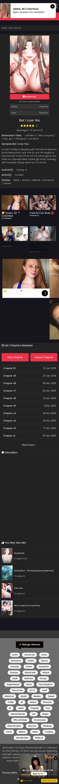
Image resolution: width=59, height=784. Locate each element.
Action (29, 666)
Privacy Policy (10, 772)
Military (22, 731)
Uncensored (40, 720)
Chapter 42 (9, 428)
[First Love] (8, 591)
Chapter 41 (9, 435)
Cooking (49, 731)
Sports (24, 696)
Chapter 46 (9, 398)
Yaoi (48, 708)
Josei (44, 690)
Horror (29, 684)
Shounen (47, 702)
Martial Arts (30, 672)
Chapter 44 (9, 413)
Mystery (37, 696)
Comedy (14, 666)
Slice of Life (17, 690)
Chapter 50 (9, 368)
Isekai (21, 708)
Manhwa (28, 678)
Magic (45, 714)
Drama (25, 180)
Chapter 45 (9, 405)
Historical (9, 696)
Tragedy (35, 708)
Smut (44, 654)
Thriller (11, 702)
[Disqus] (29, 498)
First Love (18, 588)
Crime (9, 731)
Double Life (19, 553)
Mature (36, 180)
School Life (29, 654)
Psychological (45, 684)
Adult (16, 180)
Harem (31, 660)
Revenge (47, 726)
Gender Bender (18, 714)
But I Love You (15, 28)
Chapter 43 (9, 420)
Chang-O (21, 169)
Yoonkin (19, 174)
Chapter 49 (9, 375)
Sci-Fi (32, 690)
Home (4, 28)
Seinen (7, 183)
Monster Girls (22, 737)
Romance (48, 180)
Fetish (35, 731)
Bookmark (30, 96)
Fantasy (14, 672)
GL (22, 702)
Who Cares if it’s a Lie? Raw (27, 605)
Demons (32, 726)
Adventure (44, 666)
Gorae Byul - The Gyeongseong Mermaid (34, 570)
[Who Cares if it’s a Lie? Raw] (8, 608)
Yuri (33, 714)
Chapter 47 (9, 390)
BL (10, 708)
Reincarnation (14, 726)
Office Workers (20, 720)
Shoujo (43, 678)
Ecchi (14, 654)
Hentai (33, 702)
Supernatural (13, 684)
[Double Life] (8, 556)
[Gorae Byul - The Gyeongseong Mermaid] (8, 573)
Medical (39, 737)
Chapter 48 (9, 383)
